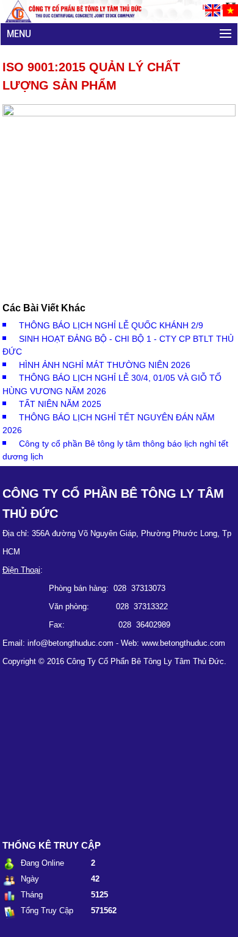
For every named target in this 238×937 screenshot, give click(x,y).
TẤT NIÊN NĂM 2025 (60, 404)
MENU (19, 33)
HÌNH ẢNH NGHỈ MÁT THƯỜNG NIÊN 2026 (104, 365)
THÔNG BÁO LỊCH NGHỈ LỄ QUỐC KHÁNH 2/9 (111, 325)
